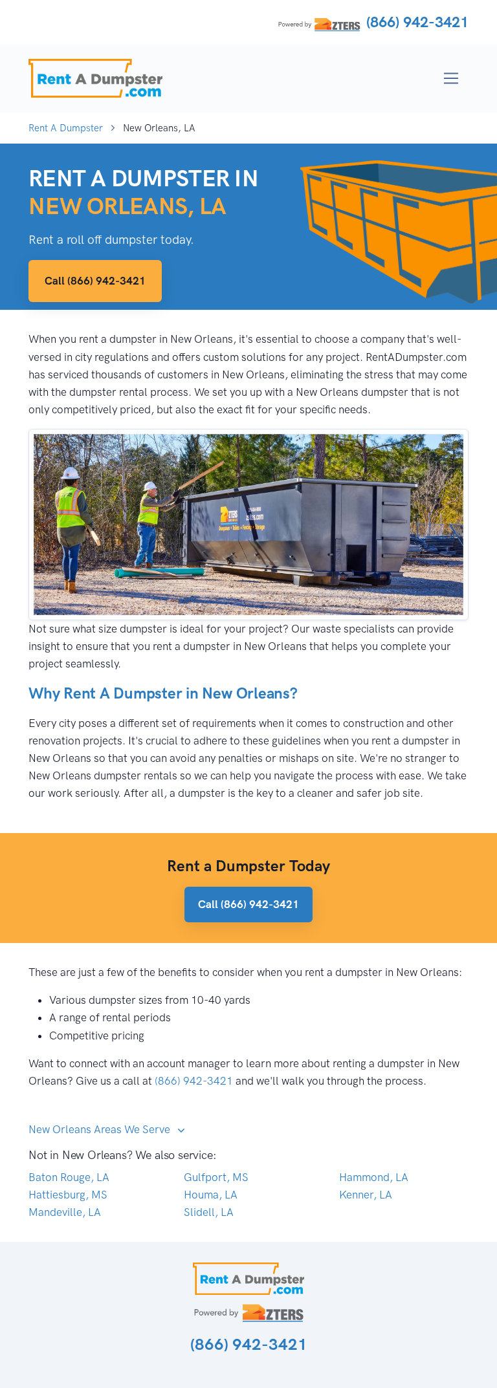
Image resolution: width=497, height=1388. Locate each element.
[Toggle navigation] (451, 78)
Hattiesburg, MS (67, 1194)
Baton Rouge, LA (68, 1177)
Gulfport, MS (216, 1177)
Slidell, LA (209, 1212)
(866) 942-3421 (417, 22)
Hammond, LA (373, 1177)
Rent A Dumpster (65, 128)
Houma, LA (210, 1194)
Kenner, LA (365, 1194)
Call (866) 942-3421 (95, 280)
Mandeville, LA (64, 1212)
